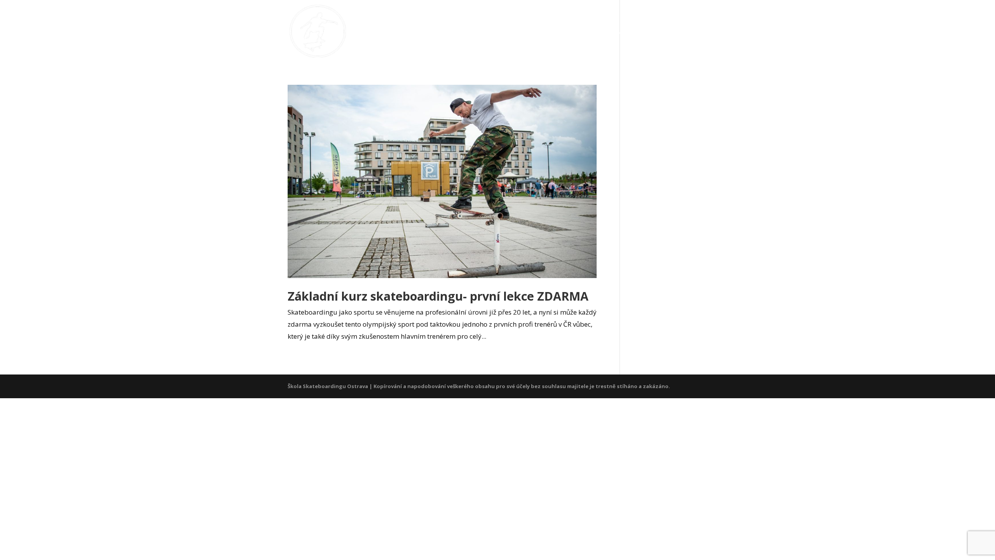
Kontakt (687, 31)
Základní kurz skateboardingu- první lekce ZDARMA (438, 296)
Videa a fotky (626, 31)
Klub (527, 31)
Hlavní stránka (469, 31)
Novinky (566, 31)
